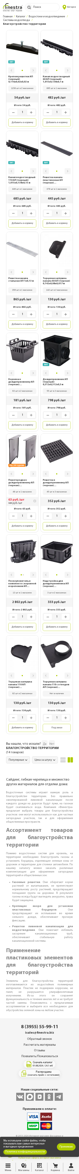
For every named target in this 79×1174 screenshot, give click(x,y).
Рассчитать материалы (39, 1044)
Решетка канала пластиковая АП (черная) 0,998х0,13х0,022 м (54, 180)
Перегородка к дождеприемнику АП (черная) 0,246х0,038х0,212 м (21, 483)
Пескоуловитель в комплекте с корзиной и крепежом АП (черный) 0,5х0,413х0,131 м (22, 584)
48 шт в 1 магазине (22, 492)
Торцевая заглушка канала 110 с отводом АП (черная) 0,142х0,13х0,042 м (56, 685)
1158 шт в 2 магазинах (22, 88)
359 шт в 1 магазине (22, 290)
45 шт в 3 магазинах (57, 492)
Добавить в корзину (22, 122)
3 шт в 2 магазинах (56, 593)
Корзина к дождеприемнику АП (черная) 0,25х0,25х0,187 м (21, 382)
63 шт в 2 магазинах (22, 391)
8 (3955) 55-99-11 (39, 1027)
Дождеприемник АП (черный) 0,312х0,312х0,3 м (55, 382)
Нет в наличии (57, 693)
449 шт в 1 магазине (22, 189)
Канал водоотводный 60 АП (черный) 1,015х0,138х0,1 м (56, 79)
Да (44, 744)
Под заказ (56, 727)
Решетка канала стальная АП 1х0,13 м (21, 279)
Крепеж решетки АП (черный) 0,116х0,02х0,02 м (20, 79)
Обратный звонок (39, 1039)
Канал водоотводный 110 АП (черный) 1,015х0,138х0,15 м (21, 180)
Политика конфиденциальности (25, 1151)
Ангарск (71, 7)
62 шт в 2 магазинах (22, 693)
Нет (51, 744)
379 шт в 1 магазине (57, 189)
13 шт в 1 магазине (22, 593)
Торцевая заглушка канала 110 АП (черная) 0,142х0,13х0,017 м (20, 685)
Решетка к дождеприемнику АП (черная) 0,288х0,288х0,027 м (56, 483)
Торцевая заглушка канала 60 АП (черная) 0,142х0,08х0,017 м (56, 281)
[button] (11, 70)
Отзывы (39, 1050)
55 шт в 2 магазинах (57, 391)
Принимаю (66, 1146)
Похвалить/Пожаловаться (39, 1056)
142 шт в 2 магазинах (56, 290)
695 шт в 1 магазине (57, 88)
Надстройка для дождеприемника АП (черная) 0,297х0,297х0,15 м (56, 584)
